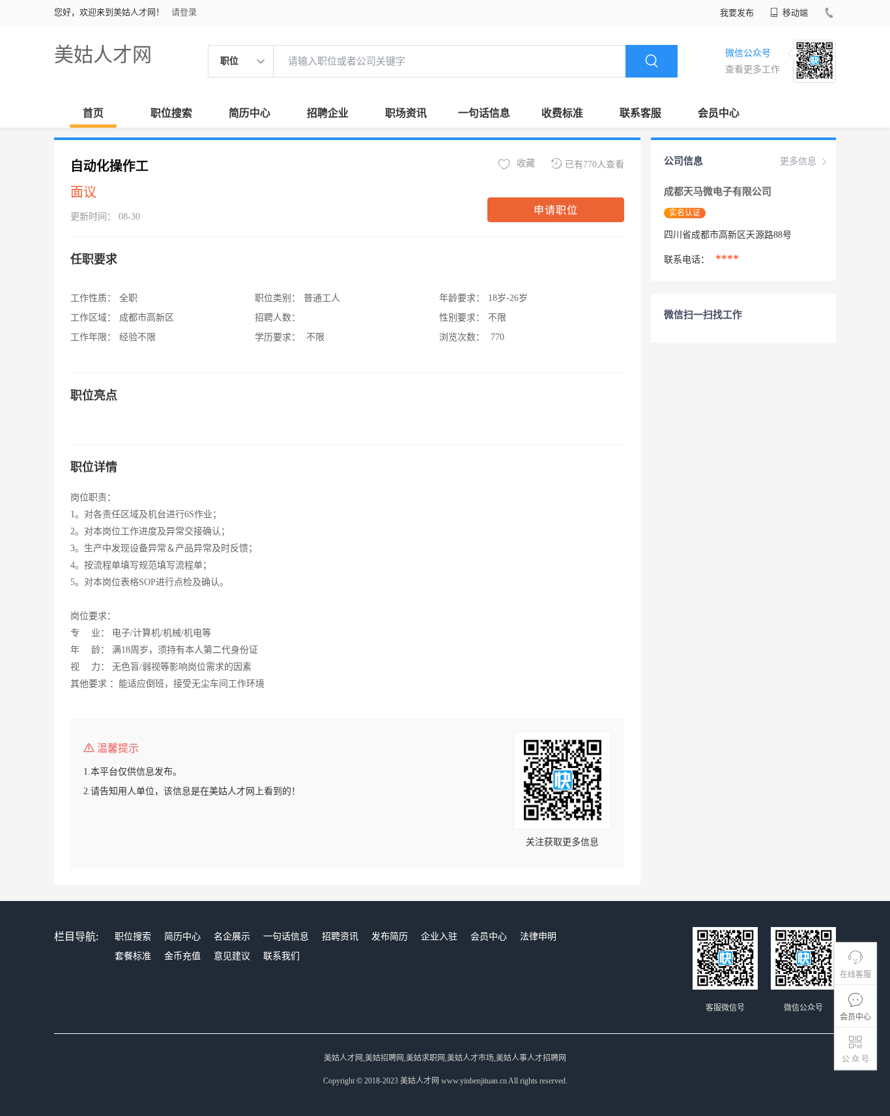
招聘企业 (328, 113)
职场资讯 (406, 113)
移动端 (794, 13)
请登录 (184, 12)
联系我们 (281, 956)
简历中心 (249, 113)
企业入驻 (439, 936)
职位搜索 (171, 113)
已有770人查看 (594, 164)
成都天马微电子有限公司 (719, 191)
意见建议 (232, 956)
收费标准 (562, 113)
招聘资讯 (340, 936)
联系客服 (640, 113)
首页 (93, 113)
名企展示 (232, 936)
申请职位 (556, 210)
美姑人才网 (103, 54)
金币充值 (182, 956)
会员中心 (718, 113)
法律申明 (538, 936)
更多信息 (798, 161)
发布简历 (389, 936)
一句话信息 (484, 113)
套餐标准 (133, 956)
